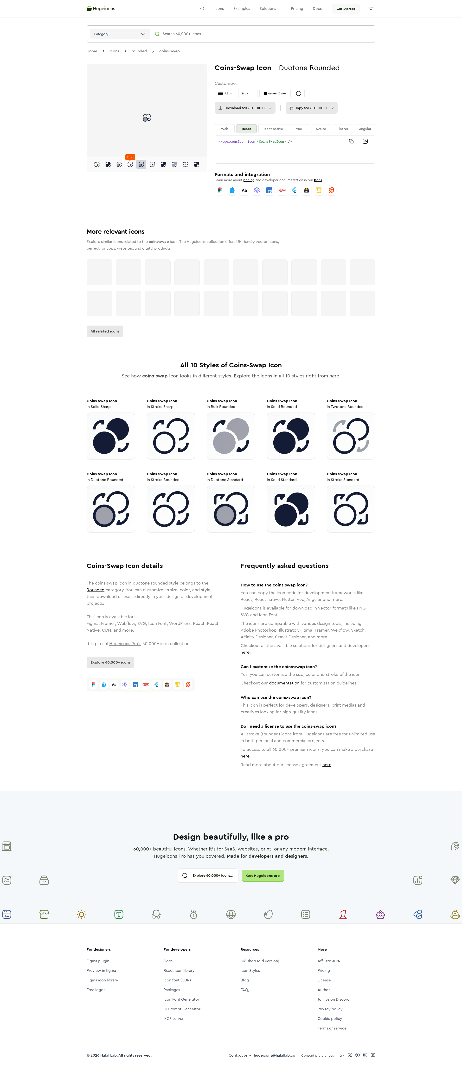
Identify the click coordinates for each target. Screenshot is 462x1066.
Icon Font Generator (181, 999)
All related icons (104, 331)
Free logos (96, 989)
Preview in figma (101, 970)
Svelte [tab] (321, 128)
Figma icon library (102, 980)
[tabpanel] (295, 149)
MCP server (174, 1018)
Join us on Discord (334, 999)
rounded (139, 51)
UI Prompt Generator (182, 1009)
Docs (318, 180)
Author (324, 989)
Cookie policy (330, 1018)
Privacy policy (330, 1009)
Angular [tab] (365, 128)
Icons (114, 51)
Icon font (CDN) (177, 980)
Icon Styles (250, 970)
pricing (249, 180)
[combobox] (120, 34)
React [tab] (246, 128)
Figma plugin (98, 961)
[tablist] (295, 128)
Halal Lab (108, 1055)
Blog (245, 980)
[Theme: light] (371, 8)
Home (92, 51)
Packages (172, 989)
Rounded (95, 590)
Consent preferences (317, 1055)
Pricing (324, 970)
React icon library (179, 970)
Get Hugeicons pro (263, 875)
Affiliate (329, 961)
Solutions (268, 8)
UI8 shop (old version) (260, 961)
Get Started (346, 8)
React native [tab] (273, 128)
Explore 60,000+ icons (110, 662)
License (324, 980)
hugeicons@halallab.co (274, 1055)
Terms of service (332, 1028)
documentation (284, 683)
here (245, 652)
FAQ (244, 989)
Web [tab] (224, 128)
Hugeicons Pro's (125, 644)
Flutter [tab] (343, 128)
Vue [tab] (299, 128)
